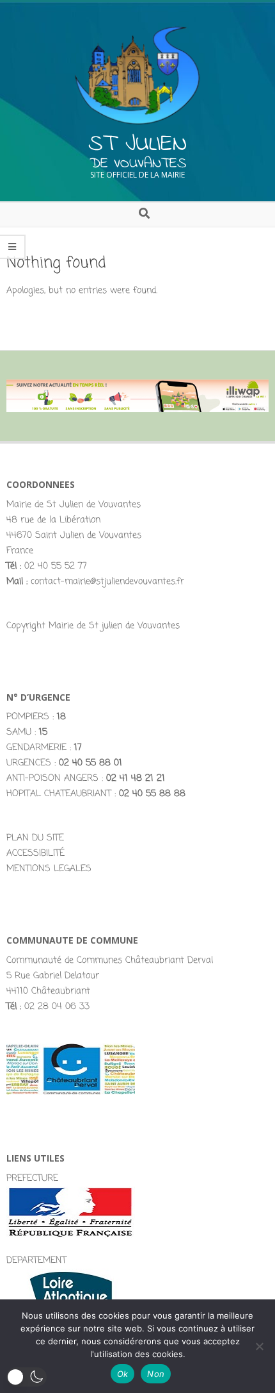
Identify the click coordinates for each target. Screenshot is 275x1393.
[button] (26, 1377)
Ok (123, 1374)
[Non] (259, 1346)
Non (155, 1374)
